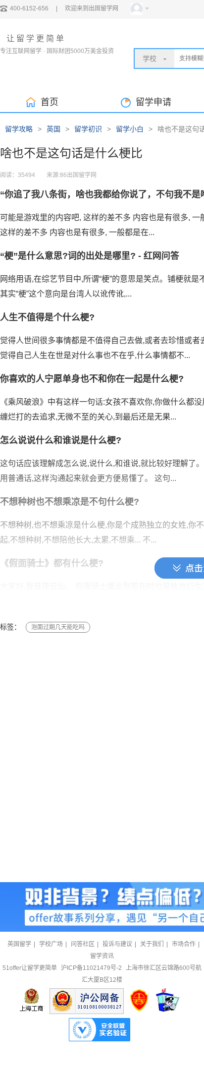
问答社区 (83, 944)
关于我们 (152, 944)
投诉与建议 (117, 944)
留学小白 (130, 129)
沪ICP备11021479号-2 (91, 967)
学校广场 (51, 944)
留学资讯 (102, 956)
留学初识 (88, 129)
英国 (53, 129)
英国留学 (19, 944)
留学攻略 (19, 129)
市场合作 (184, 944)
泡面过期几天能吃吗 (58, 627)
